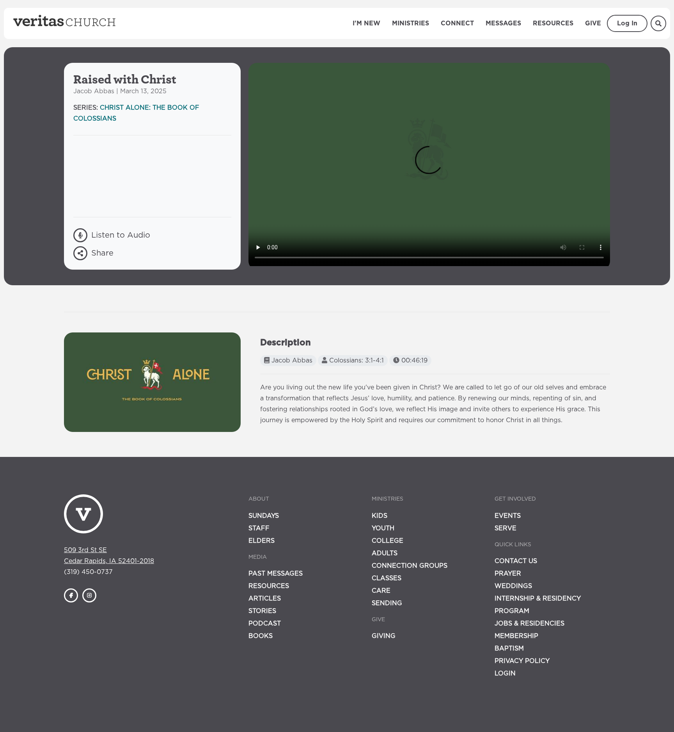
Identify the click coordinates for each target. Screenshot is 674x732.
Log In (627, 23)
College (387, 541)
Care (381, 591)
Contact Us (516, 561)
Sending (387, 603)
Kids (379, 516)
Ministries (410, 23)
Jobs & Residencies (529, 623)
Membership (516, 636)
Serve (505, 528)
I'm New (366, 23)
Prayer (508, 573)
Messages (503, 23)
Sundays (263, 516)
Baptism (509, 648)
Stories (262, 611)
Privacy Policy (522, 661)
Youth (383, 528)
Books (260, 636)
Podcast (264, 623)
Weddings (513, 586)
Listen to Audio (120, 235)
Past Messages (275, 573)
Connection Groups (409, 566)
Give (593, 23)
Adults (384, 553)
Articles (264, 598)
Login (505, 673)
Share (102, 253)
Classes (386, 578)
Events (508, 516)
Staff (259, 528)
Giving (384, 636)
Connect (457, 23)
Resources (553, 23)
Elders (261, 541)
